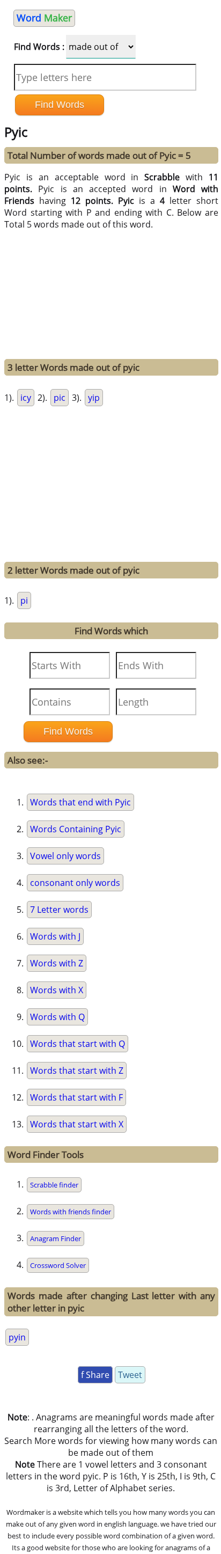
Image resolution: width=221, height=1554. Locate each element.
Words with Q (57, 1017)
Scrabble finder (54, 1185)
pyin (17, 1337)
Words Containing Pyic (75, 829)
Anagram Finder (55, 1238)
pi (24, 600)
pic (59, 398)
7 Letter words (59, 909)
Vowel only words (65, 856)
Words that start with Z (76, 1070)
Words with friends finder (70, 1211)
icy (25, 398)
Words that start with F (76, 1097)
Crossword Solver (58, 1265)
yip (94, 398)
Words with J (55, 936)
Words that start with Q (77, 1044)
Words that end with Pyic (80, 802)
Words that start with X (76, 1124)
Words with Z (56, 963)
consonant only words (75, 883)
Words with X (56, 990)
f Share (95, 1375)
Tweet (130, 1375)
